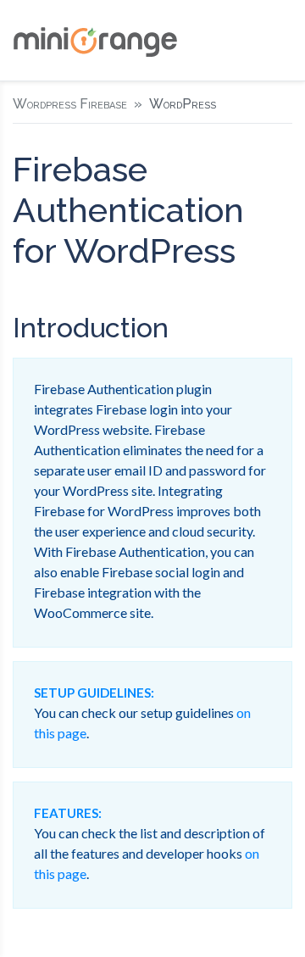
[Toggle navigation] (278, 40)
